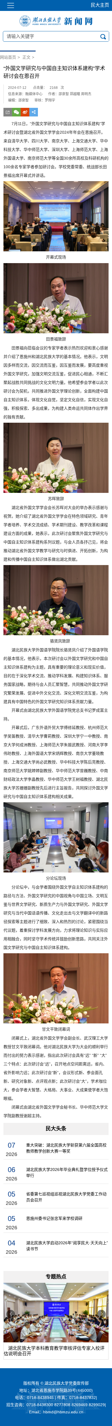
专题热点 (56, 1277)
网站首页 (8, 57)
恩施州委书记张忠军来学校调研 (54, 1218)
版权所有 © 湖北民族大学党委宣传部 (56, 1383)
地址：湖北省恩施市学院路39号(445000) (56, 1390)
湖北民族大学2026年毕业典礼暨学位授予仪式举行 (67, 1172)
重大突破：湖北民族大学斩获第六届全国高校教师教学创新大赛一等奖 (66, 1148)
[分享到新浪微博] (25, 112)
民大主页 (100, 5)
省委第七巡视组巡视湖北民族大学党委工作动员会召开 (66, 1197)
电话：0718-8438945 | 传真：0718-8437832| (56, 1397)
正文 (26, 57)
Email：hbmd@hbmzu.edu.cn (56, 1412)
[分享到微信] (16, 112)
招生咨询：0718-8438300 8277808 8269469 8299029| (56, 1404)
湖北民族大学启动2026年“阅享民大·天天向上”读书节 (67, 1246)
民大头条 (56, 1129)
